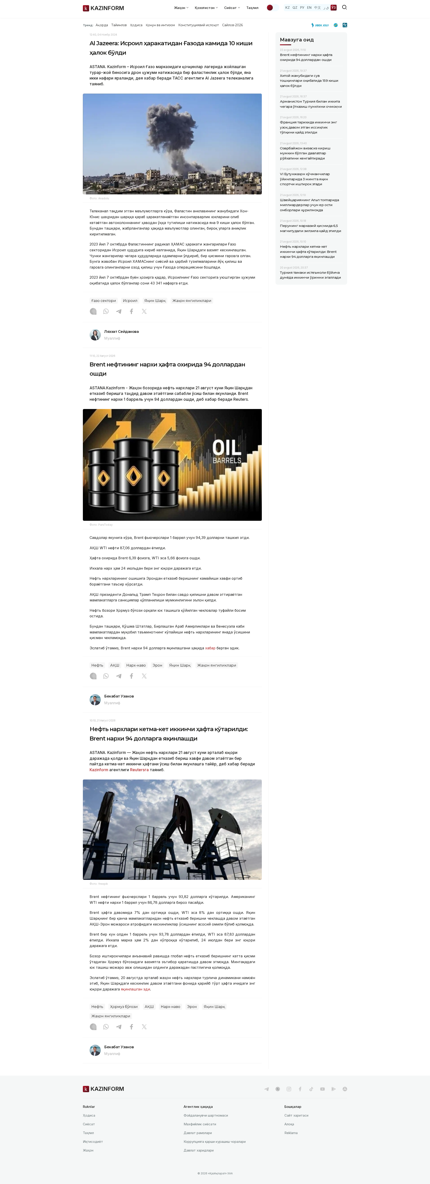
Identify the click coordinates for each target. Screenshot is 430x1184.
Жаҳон (88, 1150)
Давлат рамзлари (198, 1133)
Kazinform (99, 770)
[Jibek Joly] (321, 25)
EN (309, 7)
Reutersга (139, 770)
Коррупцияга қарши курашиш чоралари (215, 1141)
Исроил (130, 301)
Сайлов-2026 (232, 25)
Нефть (97, 665)
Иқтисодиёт (93, 1141)
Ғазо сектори (103, 301)
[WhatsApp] (106, 311)
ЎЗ (333, 7)
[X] (144, 311)
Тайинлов (119, 25)
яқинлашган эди (135, 989)
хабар (211, 648)
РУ (302, 7)
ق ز (326, 7)
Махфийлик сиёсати (200, 1124)
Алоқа (289, 1124)
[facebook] (300, 1089)
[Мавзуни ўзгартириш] (272, 7)
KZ (287, 7)
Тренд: (88, 25)
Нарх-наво (136, 665)
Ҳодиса (136, 25)
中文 (317, 7)
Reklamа (291, 1133)
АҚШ (114, 665)
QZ (294, 7)
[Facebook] (131, 311)
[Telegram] (118, 311)
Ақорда (102, 25)
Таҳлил (252, 7)
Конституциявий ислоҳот (198, 25)
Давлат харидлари (199, 1150)
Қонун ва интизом (160, 25)
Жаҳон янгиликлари (191, 301)
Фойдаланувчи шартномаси (206, 1115)
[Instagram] (93, 311)
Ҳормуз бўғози (124, 1007)
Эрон (157, 665)
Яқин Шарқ (155, 301)
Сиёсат (89, 1124)
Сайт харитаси (296, 1115)
